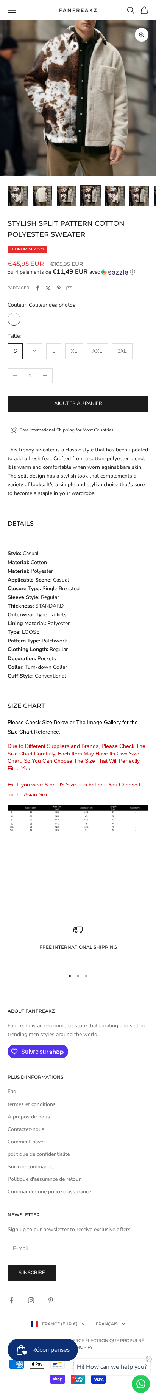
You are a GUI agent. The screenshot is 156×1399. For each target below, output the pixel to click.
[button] (78, 272)
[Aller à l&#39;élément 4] (90, 195)
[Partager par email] (69, 288)
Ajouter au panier (78, 403)
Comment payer (26, 1141)
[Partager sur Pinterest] (59, 288)
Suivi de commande (30, 1166)
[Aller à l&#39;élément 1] (18, 195)
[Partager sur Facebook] (37, 288)
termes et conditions (32, 1104)
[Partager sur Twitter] (48, 288)
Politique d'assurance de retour (44, 1179)
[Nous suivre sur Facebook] (11, 1300)
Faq (12, 1091)
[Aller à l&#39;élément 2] (42, 195)
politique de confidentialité (39, 1154)
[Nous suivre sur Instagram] (31, 1300)
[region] (78, 944)
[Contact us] (141, 1384)
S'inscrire (32, 1272)
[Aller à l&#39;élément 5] (115, 195)
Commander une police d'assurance (49, 1191)
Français (107, 1323)
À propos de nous (29, 1116)
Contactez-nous (26, 1129)
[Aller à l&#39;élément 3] (66, 195)
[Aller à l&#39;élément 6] (139, 195)
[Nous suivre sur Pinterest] (51, 1300)
